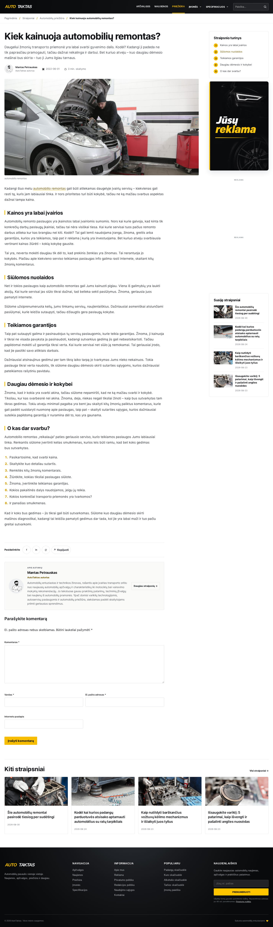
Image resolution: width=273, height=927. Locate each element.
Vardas (9, 694)
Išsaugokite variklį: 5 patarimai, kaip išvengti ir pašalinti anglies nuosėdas (229, 816)
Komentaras (12, 642)
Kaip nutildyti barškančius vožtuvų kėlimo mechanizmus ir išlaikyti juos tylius (164, 816)
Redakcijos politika (124, 885)
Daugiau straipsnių (145, 586)
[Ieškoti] (265, 6)
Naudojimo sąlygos (124, 890)
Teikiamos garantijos (229, 58)
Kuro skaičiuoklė (173, 875)
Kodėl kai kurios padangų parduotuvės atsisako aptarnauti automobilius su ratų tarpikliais (99, 816)
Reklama (119, 875)
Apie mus (119, 870)
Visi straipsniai (259, 770)
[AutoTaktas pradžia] (21, 7)
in (36, 550)
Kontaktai (119, 895)
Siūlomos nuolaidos (229, 51)
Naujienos (161, 6)
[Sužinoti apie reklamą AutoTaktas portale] (239, 125)
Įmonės (76, 885)
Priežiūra (178, 6)
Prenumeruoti (241, 892)
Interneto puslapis (14, 716)
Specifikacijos (79, 890)
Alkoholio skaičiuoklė (175, 880)
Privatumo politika (124, 880)
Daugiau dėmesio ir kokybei (233, 64)
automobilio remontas (49, 188)
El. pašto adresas (95, 694)
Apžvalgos (143, 6)
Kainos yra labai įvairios (231, 45)
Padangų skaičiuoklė (175, 870)
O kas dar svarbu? (228, 71)
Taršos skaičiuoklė (174, 885)
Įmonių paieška (172, 890)
